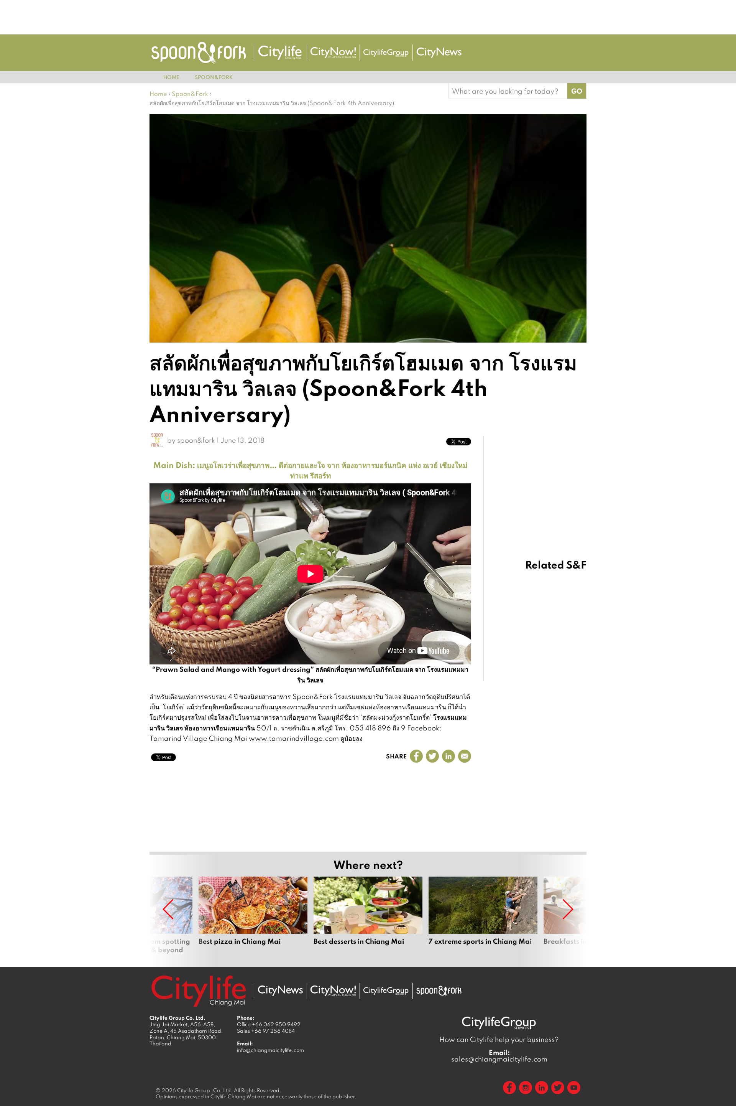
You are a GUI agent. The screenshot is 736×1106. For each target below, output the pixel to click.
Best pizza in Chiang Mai (253, 915)
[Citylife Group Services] (386, 53)
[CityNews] (439, 53)
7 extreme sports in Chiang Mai (483, 915)
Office (269, 1024)
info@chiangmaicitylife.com (270, 1050)
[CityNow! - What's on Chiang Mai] (333, 52)
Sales (266, 1030)
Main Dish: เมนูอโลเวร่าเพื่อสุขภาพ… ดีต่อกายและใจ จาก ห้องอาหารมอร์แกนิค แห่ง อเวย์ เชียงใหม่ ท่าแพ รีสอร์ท (310, 470)
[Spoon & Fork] (199, 53)
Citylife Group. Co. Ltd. (205, 1090)
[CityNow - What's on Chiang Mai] (333, 991)
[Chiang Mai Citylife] (280, 52)
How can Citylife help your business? (499, 1039)
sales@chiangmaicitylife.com (499, 1055)
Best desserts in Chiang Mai (368, 915)
